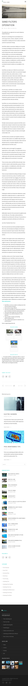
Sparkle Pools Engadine (8, 624)
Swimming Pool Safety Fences (15, 507)
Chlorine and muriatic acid (8, 630)
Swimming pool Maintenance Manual (10, 633)
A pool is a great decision (14, 546)
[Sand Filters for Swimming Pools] (16, 663)
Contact (5, 647)
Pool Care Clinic (6, 621)
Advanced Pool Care (13, 529)
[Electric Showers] (14, 403)
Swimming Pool (6, 581)
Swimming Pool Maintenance (9, 589)
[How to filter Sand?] (12, 667)
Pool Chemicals (6, 567)
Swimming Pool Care (7, 587)
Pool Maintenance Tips (12, 447)
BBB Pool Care (11, 479)
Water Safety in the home (8, 636)
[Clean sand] (4, 667)
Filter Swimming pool (7, 618)
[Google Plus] (9, 376)
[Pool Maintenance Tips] (14, 436)
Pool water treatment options (15, 535)
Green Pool (5, 570)
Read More (6, 427)
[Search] (24, 464)
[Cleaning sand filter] (8, 667)
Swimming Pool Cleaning (8, 584)
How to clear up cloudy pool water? (17, 501)
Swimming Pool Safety (7, 592)
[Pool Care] (6, 2)
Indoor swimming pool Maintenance (16, 518)
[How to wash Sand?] (16, 667)
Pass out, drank (12, 490)
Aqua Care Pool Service (13, 473)
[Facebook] (3, 376)
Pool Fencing (5, 578)
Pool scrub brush (12, 485)
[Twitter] (6, 376)
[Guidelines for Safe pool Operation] (20, 663)
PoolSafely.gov (6, 627)
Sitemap (5, 650)
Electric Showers (10, 414)
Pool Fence (5, 575)
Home (4, 644)
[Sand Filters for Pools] (12, 663)
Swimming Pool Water (7, 595)
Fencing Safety (11, 496)
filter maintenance (6, 301)
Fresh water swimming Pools (15, 540)
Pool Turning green (13, 523)
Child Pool (10, 512)
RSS (4, 653)
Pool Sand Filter (13, 28)
